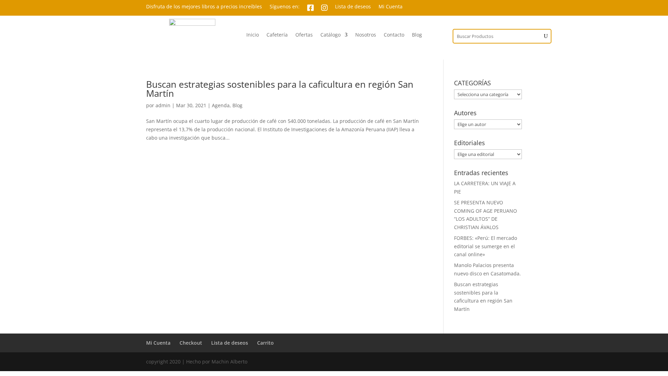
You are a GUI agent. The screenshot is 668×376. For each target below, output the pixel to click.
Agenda (221, 105)
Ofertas (304, 35)
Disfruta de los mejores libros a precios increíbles (204, 7)
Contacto (394, 35)
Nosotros (365, 35)
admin (163, 105)
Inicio (252, 35)
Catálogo (330, 35)
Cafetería (277, 35)
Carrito (265, 342)
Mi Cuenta (391, 7)
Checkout (191, 342)
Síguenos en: (285, 7)
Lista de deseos (353, 7)
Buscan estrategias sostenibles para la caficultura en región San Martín (279, 89)
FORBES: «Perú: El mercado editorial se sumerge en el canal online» (485, 246)
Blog (417, 35)
